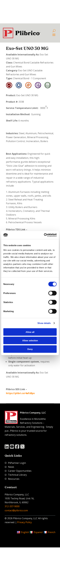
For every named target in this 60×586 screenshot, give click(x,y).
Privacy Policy (24, 522)
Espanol (38, 532)
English (25, 532)
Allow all (30, 332)
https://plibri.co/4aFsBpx (20, 393)
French (51, 532)
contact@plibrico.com (16, 510)
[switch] (52, 293)
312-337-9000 (12, 506)
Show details (44, 323)
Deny (30, 349)
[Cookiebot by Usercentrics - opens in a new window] (44, 235)
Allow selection (30, 340)
